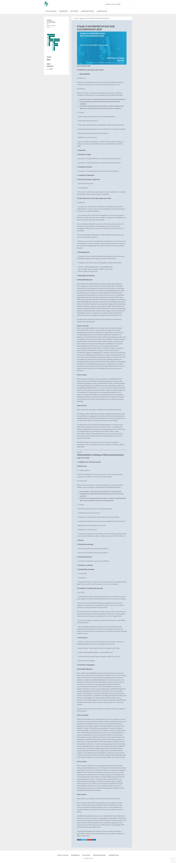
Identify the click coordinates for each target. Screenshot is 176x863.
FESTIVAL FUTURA (54, 4)
